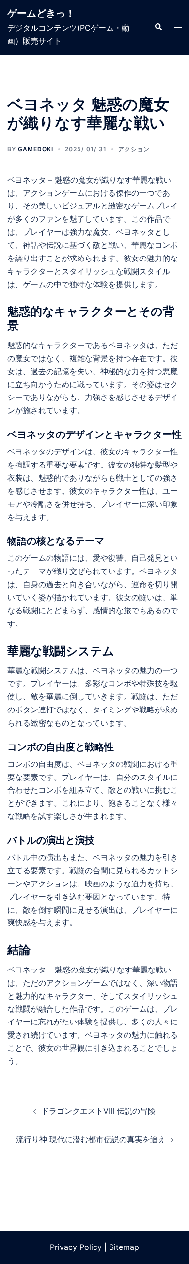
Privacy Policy (76, 1247)
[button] (158, 27)
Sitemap (124, 1247)
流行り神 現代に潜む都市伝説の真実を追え (91, 1139)
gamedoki (35, 149)
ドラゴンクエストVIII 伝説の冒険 (98, 1111)
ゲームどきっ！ (41, 13)
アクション (134, 149)
